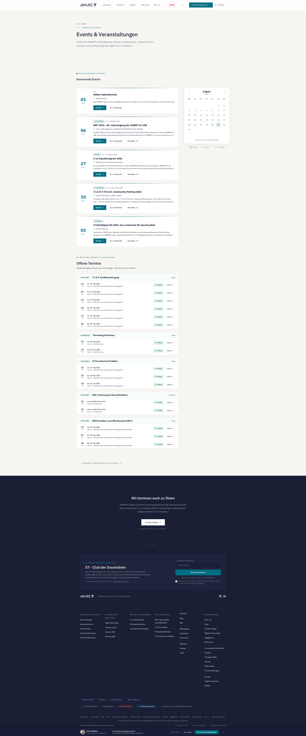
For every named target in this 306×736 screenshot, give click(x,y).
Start (77, 24)
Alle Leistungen (86, 620)
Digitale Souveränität (212, 633)
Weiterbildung (162, 615)
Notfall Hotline (126, 706)
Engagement (209, 638)
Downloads (184, 638)
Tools (182, 653)
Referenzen (145, 5)
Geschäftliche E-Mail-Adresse (185, 561)
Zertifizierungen (211, 629)
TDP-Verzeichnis (135, 717)
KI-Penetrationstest (88, 638)
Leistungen (107, 5)
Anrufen (188, 732)
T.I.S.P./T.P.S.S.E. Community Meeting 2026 (117, 191)
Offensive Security (90, 615)
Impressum (84, 717)
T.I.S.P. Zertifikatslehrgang (105, 277)
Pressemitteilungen (212, 671)
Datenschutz (200, 583)
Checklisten (184, 633)
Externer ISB (110, 632)
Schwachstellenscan (88, 633)
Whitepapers (184, 629)
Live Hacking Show (137, 620)
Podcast (183, 648)
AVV (107, 717)
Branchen (120, 5)
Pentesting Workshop (103, 335)
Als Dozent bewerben (148, 706)
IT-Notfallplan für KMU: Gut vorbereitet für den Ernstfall (124, 225)
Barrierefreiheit (185, 717)
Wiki (181, 623)
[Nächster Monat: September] (224, 92)
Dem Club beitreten (198, 572)
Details (98, 108)
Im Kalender (117, 108)
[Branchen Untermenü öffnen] (126, 5)
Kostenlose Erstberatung (207, 732)
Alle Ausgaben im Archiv (121, 581)
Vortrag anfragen (151, 522)
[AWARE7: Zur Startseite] (88, 5)
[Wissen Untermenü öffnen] (137, 5)
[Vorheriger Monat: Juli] (189, 92)
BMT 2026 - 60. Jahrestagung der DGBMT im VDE (120, 125)
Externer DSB (110, 636)
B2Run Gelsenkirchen (105, 94)
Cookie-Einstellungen (218, 717)
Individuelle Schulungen (139, 629)
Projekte (208, 653)
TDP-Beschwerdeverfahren (151, 717)
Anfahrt (207, 686)
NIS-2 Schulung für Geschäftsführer (110, 395)
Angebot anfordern (212, 681)
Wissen (132, 5)
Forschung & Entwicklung (214, 648)
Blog (181, 618)
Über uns (157, 5)
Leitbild (165, 717)
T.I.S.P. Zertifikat (161, 627)
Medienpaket (209, 666)
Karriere (208, 662)
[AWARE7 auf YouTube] (224, 596)
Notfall (172, 5)
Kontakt (207, 677)
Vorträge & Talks (211, 657)
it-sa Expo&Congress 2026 (107, 158)
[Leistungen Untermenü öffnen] (113, 5)
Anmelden (131, 141)
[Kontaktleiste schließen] (223, 732)
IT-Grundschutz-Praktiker (105, 361)
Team (207, 624)
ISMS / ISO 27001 (111, 623)
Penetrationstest (86, 624)
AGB (102, 717)
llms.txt (206, 717)
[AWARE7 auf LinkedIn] (220, 596)
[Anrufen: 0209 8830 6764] (182, 5)
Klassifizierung (197, 717)
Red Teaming (85, 629)
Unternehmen (212, 615)
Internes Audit (110, 627)
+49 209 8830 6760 (90, 706)
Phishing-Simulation (137, 624)
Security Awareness (140, 615)
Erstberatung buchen (200, 5)
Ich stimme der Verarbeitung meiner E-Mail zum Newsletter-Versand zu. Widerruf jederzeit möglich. (198, 582)
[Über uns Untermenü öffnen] (162, 5)
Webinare (183, 644)
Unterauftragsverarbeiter (119, 717)
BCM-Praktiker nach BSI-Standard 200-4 (112, 420)
